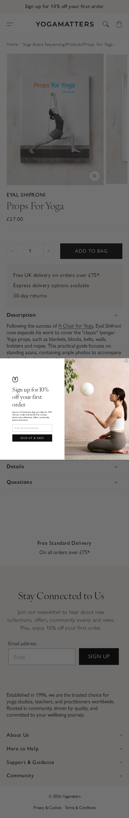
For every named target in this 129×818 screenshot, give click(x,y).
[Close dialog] (126, 360)
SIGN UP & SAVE (32, 437)
